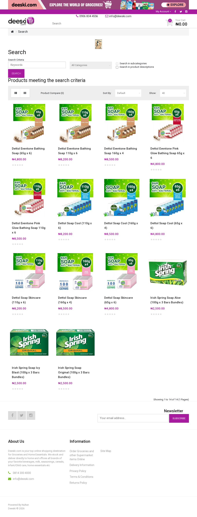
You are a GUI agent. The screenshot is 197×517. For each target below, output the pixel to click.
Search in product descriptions (137, 66)
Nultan (25, 504)
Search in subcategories (133, 63)
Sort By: (107, 93)
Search (23, 31)
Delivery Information (82, 465)
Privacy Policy (78, 471)
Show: (152, 93)
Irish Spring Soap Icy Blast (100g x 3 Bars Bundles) (26, 372)
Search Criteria (16, 59)
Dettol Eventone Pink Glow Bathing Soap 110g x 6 (28, 228)
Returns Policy (78, 482)
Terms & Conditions (81, 476)
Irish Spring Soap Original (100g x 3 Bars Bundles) (73, 372)
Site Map (105, 451)
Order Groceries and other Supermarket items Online (82, 455)
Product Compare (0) (52, 93)
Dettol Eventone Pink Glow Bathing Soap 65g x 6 (167, 153)
